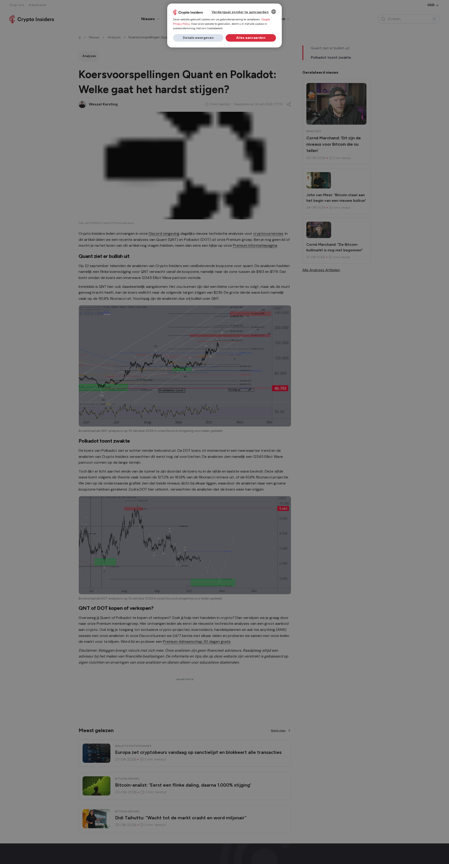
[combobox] (273, 11)
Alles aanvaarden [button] (250, 38)
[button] (198, 38)
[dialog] (224, 25)
